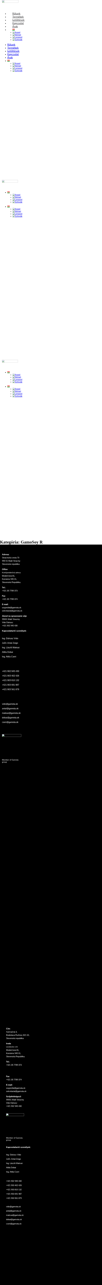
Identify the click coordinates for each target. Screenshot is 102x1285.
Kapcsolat (13, 54)
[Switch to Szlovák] (17, 40)
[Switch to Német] (17, 35)
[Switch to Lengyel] (17, 37)
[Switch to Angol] (16, 32)
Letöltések (13, 51)
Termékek (13, 48)
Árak (10, 57)
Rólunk (11, 44)
